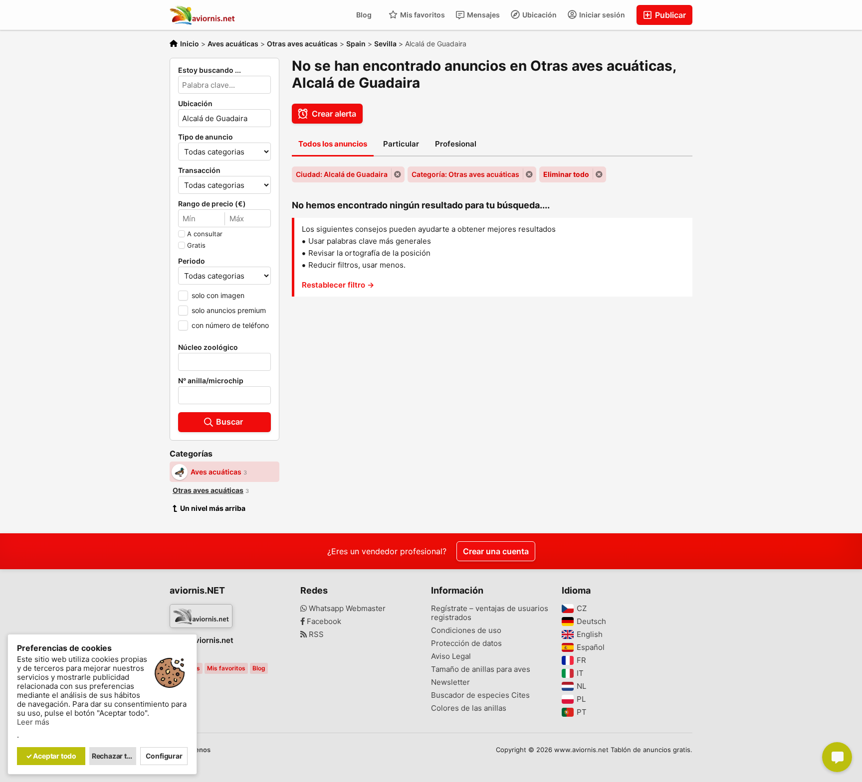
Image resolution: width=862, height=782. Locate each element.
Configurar (164, 756)
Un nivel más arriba (212, 508)
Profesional (455, 144)
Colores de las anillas (468, 708)
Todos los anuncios (332, 144)
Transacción (199, 170)
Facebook (323, 621)
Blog (364, 14)
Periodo (191, 261)
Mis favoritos (422, 14)
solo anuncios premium (229, 310)
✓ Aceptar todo (51, 756)
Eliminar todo (566, 174)
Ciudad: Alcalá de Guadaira (342, 174)
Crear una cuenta (496, 551)
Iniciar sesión (601, 14)
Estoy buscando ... (209, 70)
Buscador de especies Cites (480, 695)
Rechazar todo (114, 756)
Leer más (33, 722)
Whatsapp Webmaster (346, 608)
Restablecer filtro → (338, 285)
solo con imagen (218, 295)
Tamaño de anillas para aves (480, 669)
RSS (315, 634)
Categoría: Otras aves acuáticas (465, 174)
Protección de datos (466, 643)
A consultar (204, 233)
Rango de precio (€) (212, 204)
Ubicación (539, 14)
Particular (401, 144)
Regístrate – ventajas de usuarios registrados (489, 613)
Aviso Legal (451, 656)
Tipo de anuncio (205, 137)
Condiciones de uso (466, 630)
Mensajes (482, 14)
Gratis (196, 245)
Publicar (669, 15)
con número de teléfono (230, 325)
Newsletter (450, 682)
